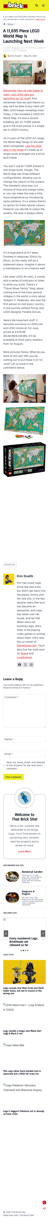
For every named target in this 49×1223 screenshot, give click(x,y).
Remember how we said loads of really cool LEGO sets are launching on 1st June (23, 94)
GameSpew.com (27, 645)
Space (24, 653)
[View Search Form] (36, 5)
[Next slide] (43, 933)
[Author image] (5, 56)
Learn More (24, 851)
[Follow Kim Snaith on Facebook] (19, 664)
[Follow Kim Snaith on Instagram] (31, 664)
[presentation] (24, 928)
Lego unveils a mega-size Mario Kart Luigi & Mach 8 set (22, 1032)
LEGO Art (10, 564)
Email (9, 753)
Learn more (40, 19)
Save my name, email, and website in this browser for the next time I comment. (25, 765)
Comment (12, 697)
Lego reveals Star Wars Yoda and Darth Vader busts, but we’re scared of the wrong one (23, 990)
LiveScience (24, 657)
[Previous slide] (6, 933)
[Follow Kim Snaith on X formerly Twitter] (25, 664)
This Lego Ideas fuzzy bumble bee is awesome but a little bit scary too (22, 1072)
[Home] (4, 24)
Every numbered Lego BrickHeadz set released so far (23, 941)
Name (9, 739)
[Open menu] (43, 5)
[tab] (21, 950)
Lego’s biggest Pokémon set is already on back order (23, 1112)
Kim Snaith (16, 56)
